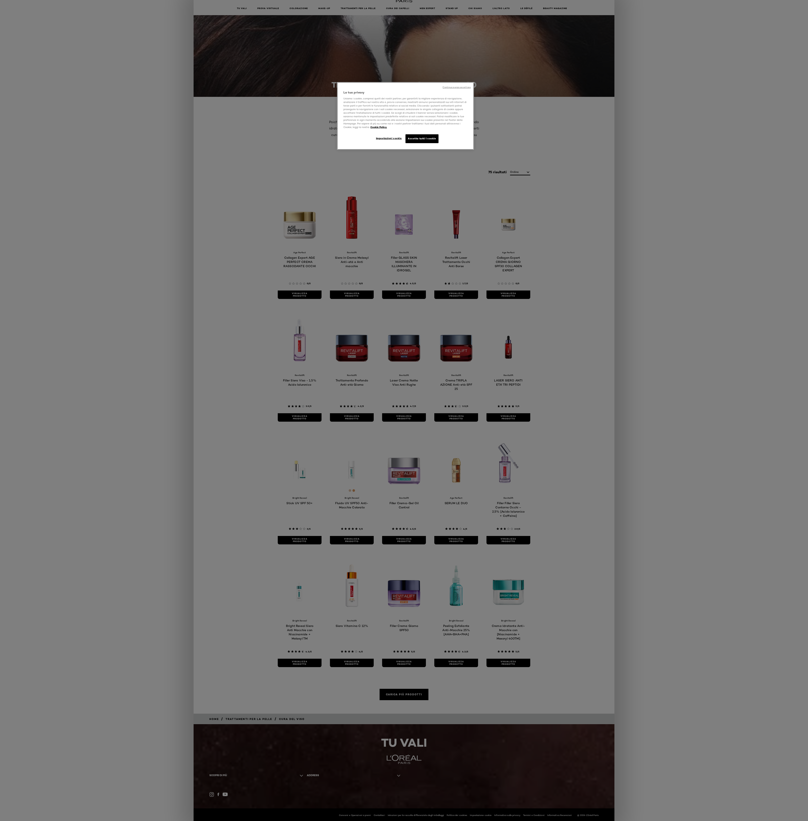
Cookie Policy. (378, 127)
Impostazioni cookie (389, 138)
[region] (405, 116)
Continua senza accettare (457, 87)
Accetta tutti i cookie (422, 138)
